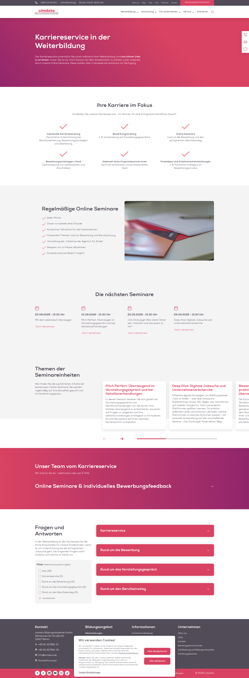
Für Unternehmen (168, 12)
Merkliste (165, 3)
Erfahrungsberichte (187, 654)
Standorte (202, 12)
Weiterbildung (128, 12)
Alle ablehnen (157, 661)
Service (187, 12)
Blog (143, 3)
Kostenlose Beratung (142, 633)
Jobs (150, 3)
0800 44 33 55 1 (49, 3)
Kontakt (174, 3)
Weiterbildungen (93, 633)
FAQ (156, 3)
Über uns (135, 3)
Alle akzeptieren (157, 651)
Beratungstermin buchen (197, 2)
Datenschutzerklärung (128, 653)
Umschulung (147, 12)
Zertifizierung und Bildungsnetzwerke (196, 650)
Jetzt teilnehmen (45, 327)
